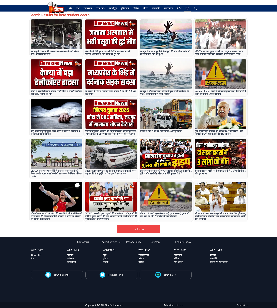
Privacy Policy (133, 241)
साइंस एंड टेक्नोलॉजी (219, 262)
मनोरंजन (70, 258)
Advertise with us (111, 241)
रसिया (176, 258)
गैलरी (145, 8)
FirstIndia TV (169, 274)
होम (70, 8)
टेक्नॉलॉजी (71, 262)
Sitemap (155, 241)
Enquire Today (183, 241)
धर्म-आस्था (178, 262)
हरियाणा (125, 8)
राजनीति (156, 8)
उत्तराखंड (168, 8)
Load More (138, 229)
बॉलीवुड (113, 8)
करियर (141, 262)
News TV (36, 255)
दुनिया (105, 258)
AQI (179, 8)
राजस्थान (88, 8)
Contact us (83, 241)
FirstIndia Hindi (61, 274)
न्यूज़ (104, 255)
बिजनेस (70, 255)
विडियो (105, 262)
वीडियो (136, 8)
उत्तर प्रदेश (100, 8)
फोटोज (141, 258)
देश (77, 8)
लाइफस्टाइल (143, 255)
